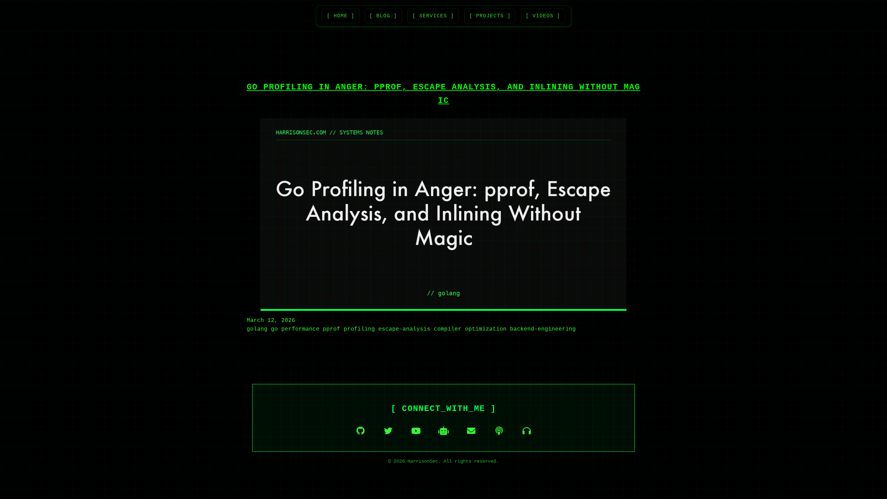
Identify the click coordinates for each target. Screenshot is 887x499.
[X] (388, 430)
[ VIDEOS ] (543, 16)
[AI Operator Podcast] (526, 430)
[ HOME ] (340, 16)
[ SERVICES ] (433, 16)
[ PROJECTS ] (490, 16)
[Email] (471, 430)
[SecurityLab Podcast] (499, 430)
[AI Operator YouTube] (443, 430)
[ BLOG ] (383, 16)
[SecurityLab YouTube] (415, 430)
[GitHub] (360, 430)
